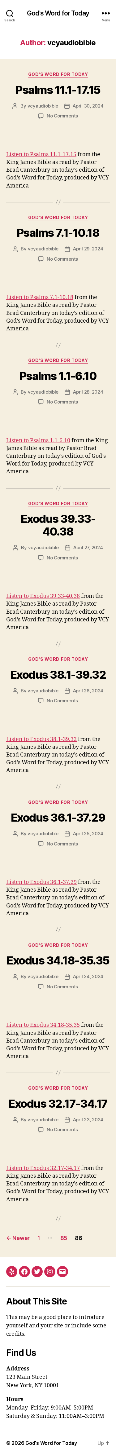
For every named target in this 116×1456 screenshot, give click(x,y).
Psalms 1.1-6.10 (58, 376)
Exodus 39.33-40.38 (58, 525)
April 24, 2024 (88, 976)
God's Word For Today (58, 74)
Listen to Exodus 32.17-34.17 (43, 1168)
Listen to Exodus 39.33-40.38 (43, 596)
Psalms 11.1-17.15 (58, 90)
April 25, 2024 (88, 833)
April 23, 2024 (88, 1120)
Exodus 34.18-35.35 (57, 960)
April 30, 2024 (88, 106)
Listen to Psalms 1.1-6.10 (38, 440)
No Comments (62, 116)
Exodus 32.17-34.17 (57, 1103)
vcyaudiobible (43, 106)
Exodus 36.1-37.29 (58, 817)
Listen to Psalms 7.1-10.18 (39, 297)
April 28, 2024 (88, 392)
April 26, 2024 (88, 691)
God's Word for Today (58, 13)
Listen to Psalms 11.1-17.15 (41, 154)
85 (63, 1238)
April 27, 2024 (88, 547)
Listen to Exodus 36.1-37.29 (41, 882)
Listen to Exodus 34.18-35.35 (43, 1025)
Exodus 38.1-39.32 (58, 675)
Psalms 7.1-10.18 (58, 233)
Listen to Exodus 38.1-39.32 (41, 739)
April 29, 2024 (88, 249)
